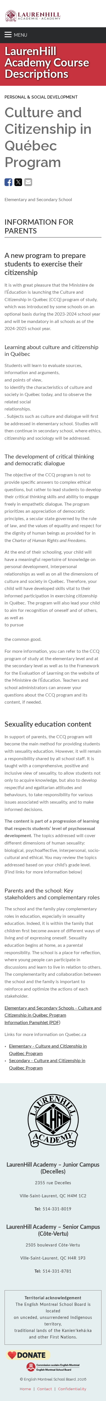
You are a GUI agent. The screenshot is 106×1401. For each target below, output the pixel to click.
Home (25, 1389)
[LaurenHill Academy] (33, 15)
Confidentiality (72, 1389)
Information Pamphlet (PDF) (53, 1015)
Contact (44, 1389)
